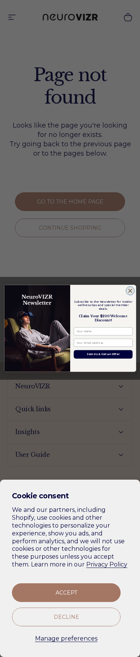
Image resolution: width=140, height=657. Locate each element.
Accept (66, 592)
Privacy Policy (106, 564)
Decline (66, 617)
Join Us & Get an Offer (103, 354)
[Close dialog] (130, 291)
